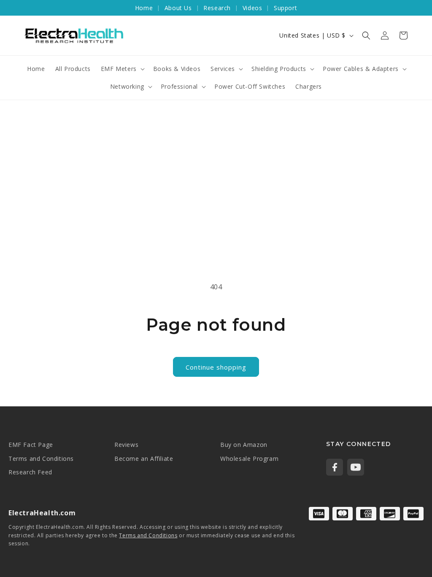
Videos (252, 8)
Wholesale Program (249, 459)
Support (285, 8)
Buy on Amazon (243, 445)
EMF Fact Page (30, 445)
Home (144, 8)
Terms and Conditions (41, 459)
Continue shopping (216, 367)
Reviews (126, 445)
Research (217, 8)
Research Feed (30, 472)
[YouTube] (355, 467)
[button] (366, 35)
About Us (178, 8)
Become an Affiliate (143, 459)
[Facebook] (334, 467)
